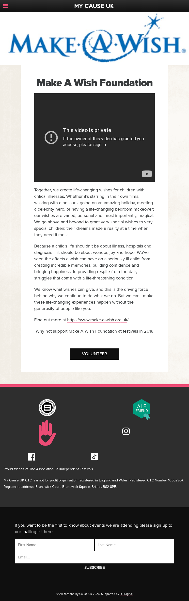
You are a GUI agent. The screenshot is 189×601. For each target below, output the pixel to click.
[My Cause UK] (94, 4)
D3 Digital (126, 594)
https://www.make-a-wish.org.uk (97, 320)
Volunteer (94, 353)
